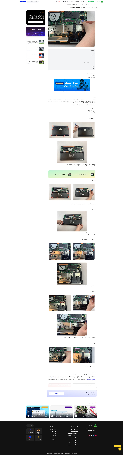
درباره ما (54, 441)
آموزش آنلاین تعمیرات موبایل (73, 440)
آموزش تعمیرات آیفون (74, 431)
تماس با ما (54, 439)
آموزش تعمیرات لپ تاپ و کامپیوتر (72, 433)
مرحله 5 (93, 64)
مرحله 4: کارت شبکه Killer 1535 (89, 62)
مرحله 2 (93, 58)
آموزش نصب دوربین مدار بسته (73, 435)
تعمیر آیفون (54, 433)
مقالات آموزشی (90, 4)
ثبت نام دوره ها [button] (91, 1)
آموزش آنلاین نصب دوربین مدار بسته (72, 444)
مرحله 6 (93, 66)
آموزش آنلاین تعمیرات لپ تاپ (73, 442)
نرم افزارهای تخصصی (62, 1)
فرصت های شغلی (53, 429)
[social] (96, 435)
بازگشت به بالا (30, 425)
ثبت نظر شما (56, 393)
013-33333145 (92, 428)
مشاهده (35, 33)
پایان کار (93, 68)
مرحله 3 (93, 60)
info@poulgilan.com (91, 430)
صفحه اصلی (94, 4)
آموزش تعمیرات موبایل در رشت (73, 437)
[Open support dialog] (119, 449)
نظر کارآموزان (53, 431)
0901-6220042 (87, 428)
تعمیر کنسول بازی (53, 437)
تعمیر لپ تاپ (54, 435)
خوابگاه (57, 1)
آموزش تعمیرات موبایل (74, 429)
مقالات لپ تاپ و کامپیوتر (84, 4)
